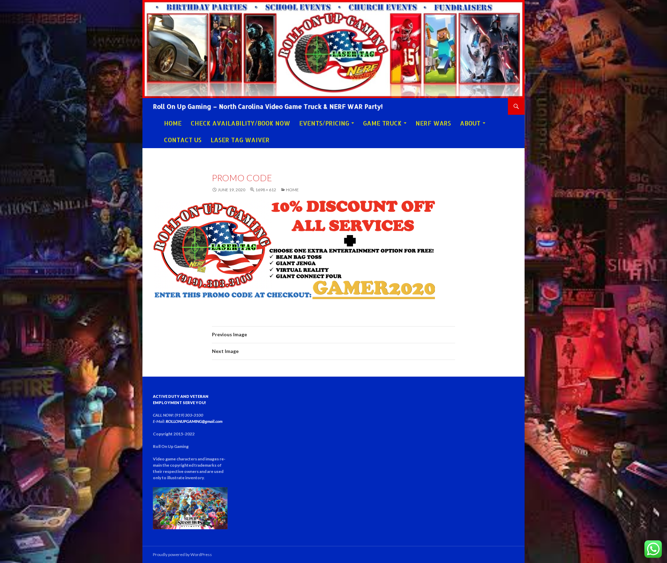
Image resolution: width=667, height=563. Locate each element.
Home (173, 123)
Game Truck (382, 123)
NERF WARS (433, 123)
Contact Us (182, 140)
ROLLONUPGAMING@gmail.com (194, 421)
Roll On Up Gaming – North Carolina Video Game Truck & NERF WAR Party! (268, 106)
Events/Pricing (324, 123)
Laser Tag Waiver (240, 140)
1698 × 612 (265, 189)
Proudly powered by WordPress (182, 554)
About (470, 123)
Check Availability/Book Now (240, 123)
